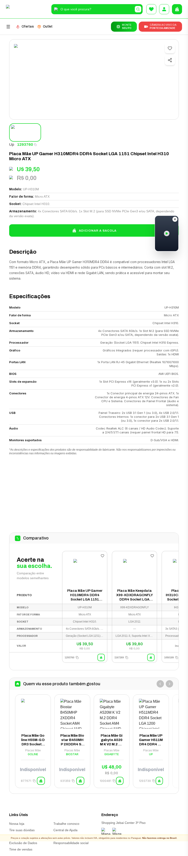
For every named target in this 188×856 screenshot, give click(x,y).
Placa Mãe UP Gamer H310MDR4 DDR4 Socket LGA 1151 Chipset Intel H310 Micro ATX (84, 595)
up (11, 144)
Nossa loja (16, 823)
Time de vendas (20, 849)
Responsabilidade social (70, 843)
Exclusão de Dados (23, 843)
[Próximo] (169, 684)
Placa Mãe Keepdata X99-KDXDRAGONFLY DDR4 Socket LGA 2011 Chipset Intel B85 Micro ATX (134, 595)
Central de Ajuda (65, 830)
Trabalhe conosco (66, 823)
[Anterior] (160, 684)
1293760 (25, 144)
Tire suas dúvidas (22, 830)
